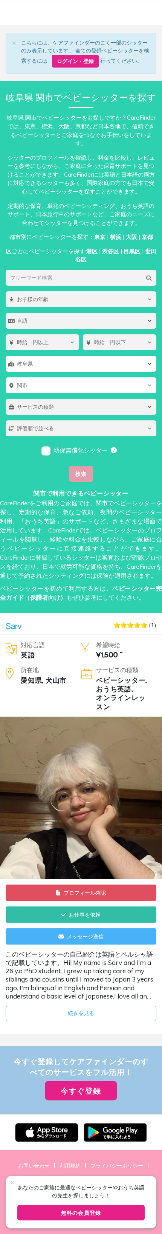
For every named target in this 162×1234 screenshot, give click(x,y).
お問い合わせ (34, 1165)
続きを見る (81, 1013)
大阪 (131, 236)
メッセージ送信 (85, 936)
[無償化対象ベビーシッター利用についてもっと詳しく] (114, 450)
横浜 (115, 236)
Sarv (13, 626)
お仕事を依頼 (85, 914)
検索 (81, 474)
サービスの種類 (117, 670)
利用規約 (70, 1165)
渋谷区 (110, 251)
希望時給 (108, 645)
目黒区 (132, 251)
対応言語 (33, 645)
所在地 (30, 670)
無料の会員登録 (81, 1212)
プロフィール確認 (85, 892)
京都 (147, 236)
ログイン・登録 (75, 61)
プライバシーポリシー (116, 1165)
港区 (92, 251)
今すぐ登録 (81, 1090)
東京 (99, 236)
